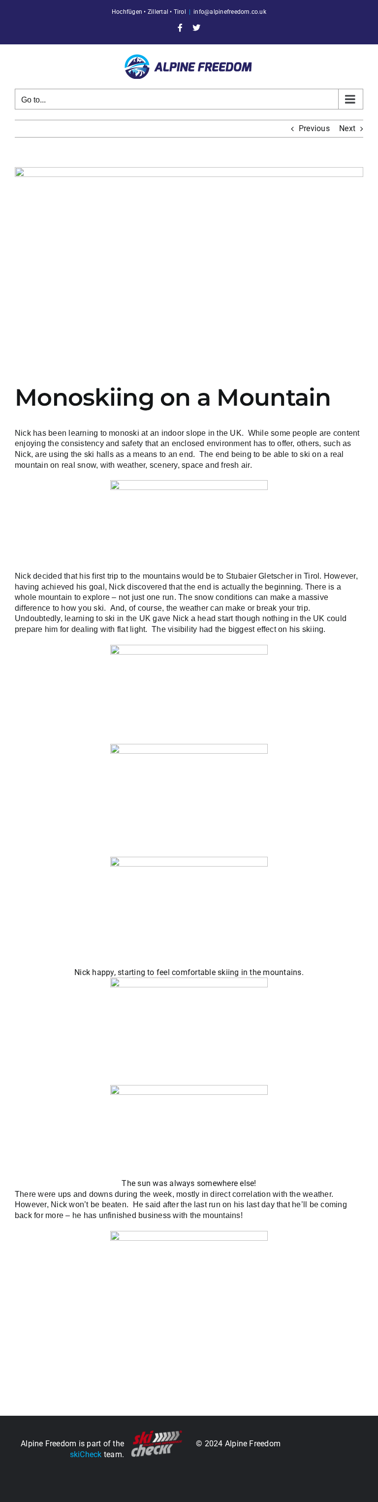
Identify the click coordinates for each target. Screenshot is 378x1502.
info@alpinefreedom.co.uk (229, 11)
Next (347, 128)
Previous (314, 128)
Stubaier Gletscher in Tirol (272, 576)
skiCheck (86, 1454)
